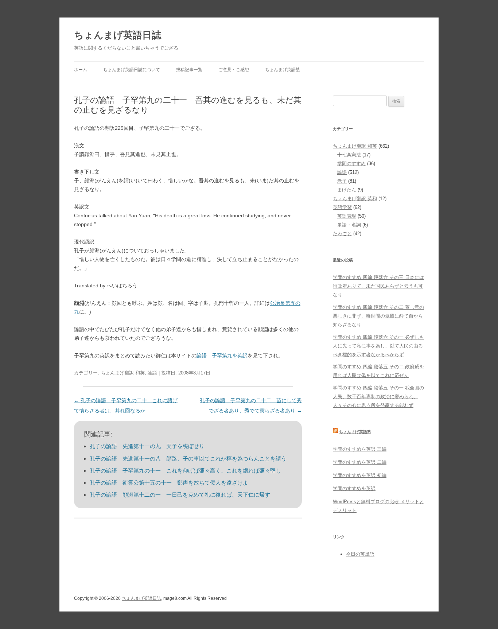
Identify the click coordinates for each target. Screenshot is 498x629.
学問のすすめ (351, 163)
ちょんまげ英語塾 (282, 69)
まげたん (346, 190)
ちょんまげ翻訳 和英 (123, 373)
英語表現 (346, 216)
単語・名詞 (349, 225)
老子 (342, 181)
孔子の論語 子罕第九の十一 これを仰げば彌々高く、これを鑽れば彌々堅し (185, 470)
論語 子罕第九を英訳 (222, 355)
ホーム (80, 69)
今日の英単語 (360, 554)
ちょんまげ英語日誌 (117, 35)
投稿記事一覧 (189, 69)
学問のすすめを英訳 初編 (359, 475)
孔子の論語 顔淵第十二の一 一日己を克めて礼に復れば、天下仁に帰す (180, 495)
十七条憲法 (349, 155)
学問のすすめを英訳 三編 (359, 449)
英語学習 (342, 207)
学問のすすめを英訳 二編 (359, 462)
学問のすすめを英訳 (354, 488)
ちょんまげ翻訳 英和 (355, 198)
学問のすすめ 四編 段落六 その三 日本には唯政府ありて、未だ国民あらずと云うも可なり (378, 286)
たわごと (342, 233)
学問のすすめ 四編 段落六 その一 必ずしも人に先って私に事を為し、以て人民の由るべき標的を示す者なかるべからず (378, 345)
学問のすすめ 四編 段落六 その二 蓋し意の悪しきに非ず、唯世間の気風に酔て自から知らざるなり (378, 315)
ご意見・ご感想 (233, 69)
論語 (152, 373)
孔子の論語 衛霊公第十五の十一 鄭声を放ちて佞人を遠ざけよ (169, 482)
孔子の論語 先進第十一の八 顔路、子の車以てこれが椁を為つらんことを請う (188, 458)
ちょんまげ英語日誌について (131, 69)
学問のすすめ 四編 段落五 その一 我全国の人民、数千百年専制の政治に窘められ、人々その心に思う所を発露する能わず (378, 396)
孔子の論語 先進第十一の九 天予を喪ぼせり (147, 446)
